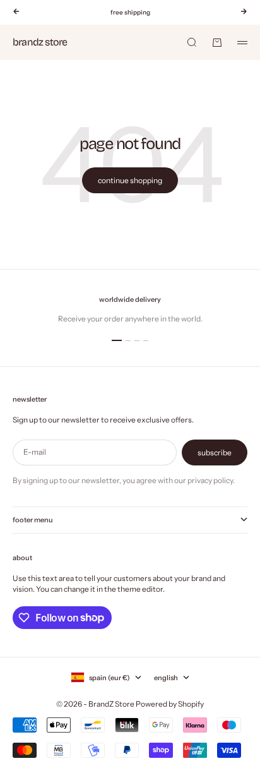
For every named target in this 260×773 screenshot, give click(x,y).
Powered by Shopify (170, 704)
